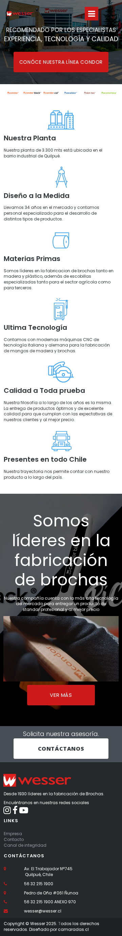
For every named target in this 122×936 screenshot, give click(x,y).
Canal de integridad (25, 845)
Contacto (14, 839)
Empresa (13, 834)
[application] (61, 648)
